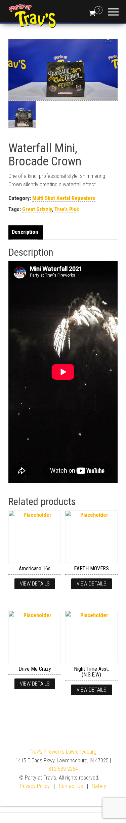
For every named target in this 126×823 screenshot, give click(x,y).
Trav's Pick (66, 209)
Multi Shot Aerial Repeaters (63, 198)
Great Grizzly (37, 209)
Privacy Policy (35, 786)
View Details (35, 583)
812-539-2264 (63, 769)
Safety (99, 786)
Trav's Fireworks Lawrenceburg (63, 752)
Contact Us (71, 786)
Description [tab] (25, 232)
